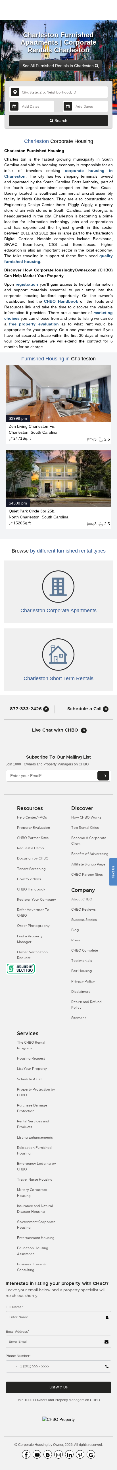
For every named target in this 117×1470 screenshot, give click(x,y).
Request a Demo (30, 848)
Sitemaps (78, 1018)
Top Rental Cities (85, 827)
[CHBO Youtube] (37, 1454)
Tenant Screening (31, 869)
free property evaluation (33, 324)
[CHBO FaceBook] (26, 1454)
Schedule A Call (29, 1079)
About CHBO (81, 899)
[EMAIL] (103, 775)
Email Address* (17, 1332)
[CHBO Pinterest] (80, 1454)
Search (60, 120)
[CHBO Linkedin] (69, 1454)
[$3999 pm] (58, 393)
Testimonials (81, 960)
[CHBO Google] (91, 1454)
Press (75, 940)
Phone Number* (18, 1356)
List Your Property (32, 1068)
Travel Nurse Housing (35, 1179)
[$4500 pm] (58, 478)
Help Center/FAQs (32, 817)
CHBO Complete (84, 950)
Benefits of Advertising (89, 854)
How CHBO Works (86, 817)
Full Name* (14, 1307)
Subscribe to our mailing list (58, 757)
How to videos (29, 879)
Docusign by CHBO (33, 858)
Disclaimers (80, 991)
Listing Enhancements (35, 1137)
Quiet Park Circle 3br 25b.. (33, 511)
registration (27, 284)
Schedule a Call (85, 709)
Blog (75, 930)
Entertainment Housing (36, 1238)
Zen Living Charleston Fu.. (33, 426)
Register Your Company (36, 899)
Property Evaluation (33, 827)
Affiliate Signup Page (88, 864)
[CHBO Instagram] (58, 1454)
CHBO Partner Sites (33, 838)
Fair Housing (81, 971)
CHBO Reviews (83, 909)
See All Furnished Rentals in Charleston (58, 65)
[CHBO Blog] (47, 1454)
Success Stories (84, 919)
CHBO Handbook (61, 301)
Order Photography (33, 925)
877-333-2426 (26, 709)
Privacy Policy (83, 981)
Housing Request (31, 1058)
